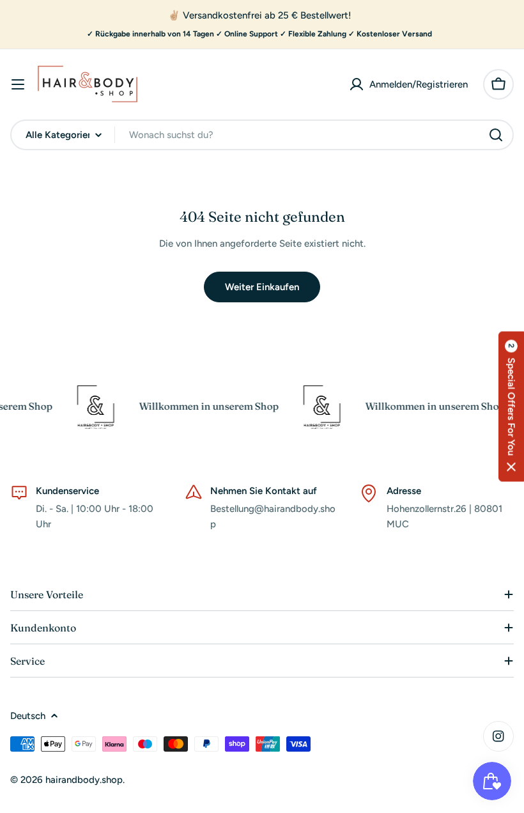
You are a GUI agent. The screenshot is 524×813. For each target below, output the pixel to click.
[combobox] (262, 135)
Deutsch (27, 716)
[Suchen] (496, 135)
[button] (511, 407)
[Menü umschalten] (18, 84)
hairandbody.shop (84, 780)
